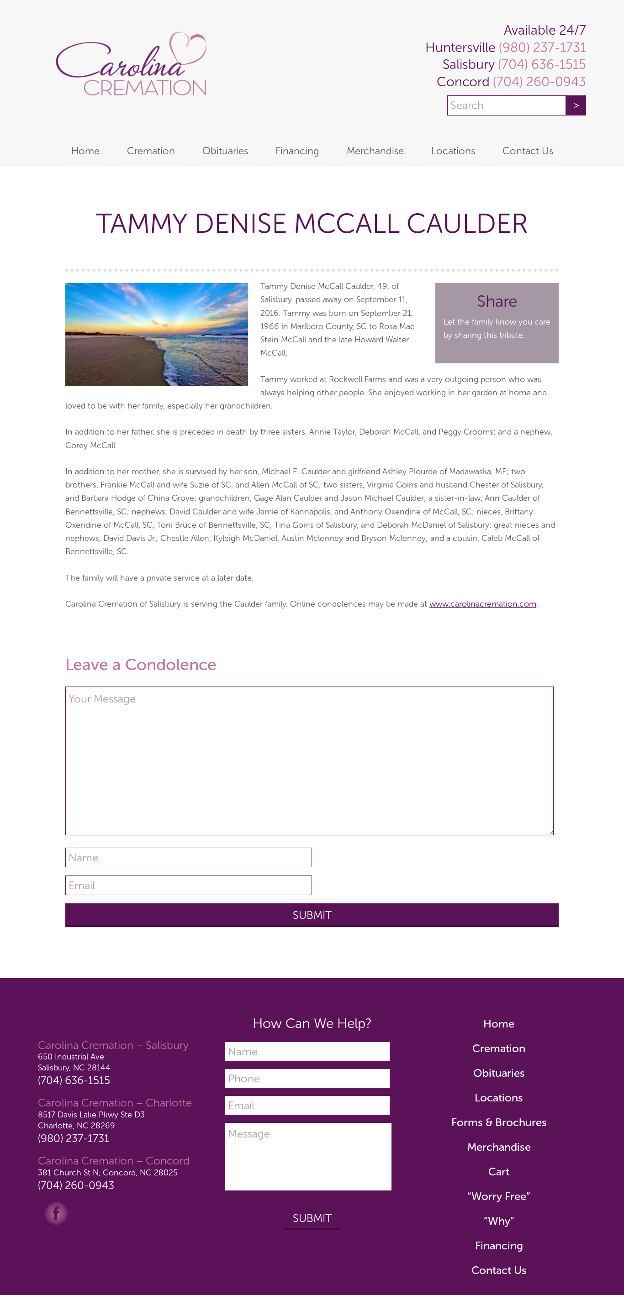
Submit (312, 1218)
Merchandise (499, 1146)
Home (498, 1023)
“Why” (499, 1220)
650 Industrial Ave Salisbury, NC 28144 (74, 1062)
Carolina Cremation (129, 68)
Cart (498, 1171)
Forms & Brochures (499, 1122)
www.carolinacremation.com (482, 604)
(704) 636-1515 (540, 65)
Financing (499, 1245)
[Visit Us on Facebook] (56, 1212)
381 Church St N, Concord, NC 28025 (108, 1173)
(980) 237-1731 (541, 48)
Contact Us (499, 1270)
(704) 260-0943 (538, 82)
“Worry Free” (498, 1196)
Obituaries (499, 1073)
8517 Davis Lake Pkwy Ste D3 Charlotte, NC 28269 (91, 1120)
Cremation (498, 1048)
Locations (499, 1097)
